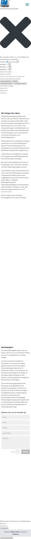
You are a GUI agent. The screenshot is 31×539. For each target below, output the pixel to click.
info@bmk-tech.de (10, 477)
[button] (15, 33)
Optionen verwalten (6, 72)
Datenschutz (3, 88)
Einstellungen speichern (20, 83)
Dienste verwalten (5, 74)
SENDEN (25, 452)
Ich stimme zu (4, 528)
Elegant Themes (15, 532)
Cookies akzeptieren (6, 81)
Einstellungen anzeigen (6, 83)
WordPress (16, 534)
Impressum (3, 93)
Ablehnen (15, 81)
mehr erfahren (5, 238)
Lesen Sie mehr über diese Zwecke (10, 79)
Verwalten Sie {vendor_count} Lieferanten (12, 76)
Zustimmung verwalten (7, 538)
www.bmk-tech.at (6, 192)
